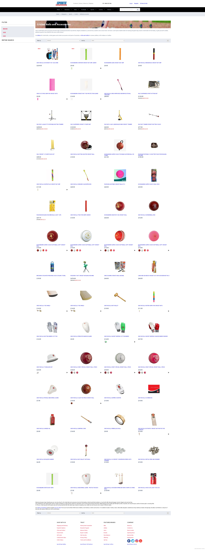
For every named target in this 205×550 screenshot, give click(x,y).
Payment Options (61, 528)
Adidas (105, 528)
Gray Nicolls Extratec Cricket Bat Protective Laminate (151, 429)
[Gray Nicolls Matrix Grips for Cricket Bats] (154, 296)
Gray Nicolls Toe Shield (43, 305)
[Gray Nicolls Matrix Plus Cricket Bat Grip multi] (38, 189)
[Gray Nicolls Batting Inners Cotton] (52, 327)
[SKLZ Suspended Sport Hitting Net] (154, 84)
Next (100, 68)
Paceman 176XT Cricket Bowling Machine (82, 275)
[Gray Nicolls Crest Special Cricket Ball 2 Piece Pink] (77, 372)
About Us (129, 525)
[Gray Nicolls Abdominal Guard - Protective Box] (86, 478)
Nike (105, 525)
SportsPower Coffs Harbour (86, 544)
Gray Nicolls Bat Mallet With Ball (80, 459)
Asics (105, 530)
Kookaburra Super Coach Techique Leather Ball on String (119, 155)
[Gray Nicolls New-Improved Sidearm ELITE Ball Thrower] (120, 84)
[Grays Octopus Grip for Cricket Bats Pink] (38, 99)
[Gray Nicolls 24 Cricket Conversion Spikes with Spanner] (120, 450)
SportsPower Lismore (132, 544)
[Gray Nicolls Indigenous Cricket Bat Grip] (154, 53)
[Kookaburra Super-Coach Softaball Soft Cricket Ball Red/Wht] (43, 250)
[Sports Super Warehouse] (64, 4)
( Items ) (143, 3)
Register (136, 3)
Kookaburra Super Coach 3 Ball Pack (148, 184)
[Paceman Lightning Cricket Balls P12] (120, 175)
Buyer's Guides (84, 532)
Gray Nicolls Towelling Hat (45, 367)
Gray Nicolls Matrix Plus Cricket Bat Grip (48, 184)
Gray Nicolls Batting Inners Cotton (47, 336)
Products (75, 3)
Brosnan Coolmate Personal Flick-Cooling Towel (51, 275)
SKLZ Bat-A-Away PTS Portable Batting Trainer (50, 124)
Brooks (105, 532)
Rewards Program (84, 528)
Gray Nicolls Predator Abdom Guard (81, 336)
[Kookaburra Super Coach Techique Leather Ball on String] (120, 145)
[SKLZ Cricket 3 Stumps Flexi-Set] (52, 145)
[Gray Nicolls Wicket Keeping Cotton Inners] (120, 327)
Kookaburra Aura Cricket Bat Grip (114, 62)
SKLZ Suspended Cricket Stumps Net (80, 124)
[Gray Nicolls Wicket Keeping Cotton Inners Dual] (105, 342)
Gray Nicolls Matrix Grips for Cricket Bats (150, 305)
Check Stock (60, 532)
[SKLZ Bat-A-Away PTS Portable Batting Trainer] (52, 115)
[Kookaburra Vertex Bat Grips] (52, 478)
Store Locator (130, 530)
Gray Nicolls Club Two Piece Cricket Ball (82, 397)
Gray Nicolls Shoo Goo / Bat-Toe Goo (149, 487)
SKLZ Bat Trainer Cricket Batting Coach (149, 124)
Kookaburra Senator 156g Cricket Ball (115, 215)
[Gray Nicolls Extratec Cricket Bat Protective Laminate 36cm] (139, 434)
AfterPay (106, 537)
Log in (131, 3)
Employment (130, 537)
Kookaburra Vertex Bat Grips (45, 487)
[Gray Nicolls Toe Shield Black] (38, 311)
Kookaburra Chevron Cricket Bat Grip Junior (83, 62)
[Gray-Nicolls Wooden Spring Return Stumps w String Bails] (120, 478)
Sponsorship (130, 535)
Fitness (109, 9)
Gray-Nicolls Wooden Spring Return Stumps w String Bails (119, 488)
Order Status (60, 540)
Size (4, 32)
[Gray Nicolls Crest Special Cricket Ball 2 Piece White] (74, 372)
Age (4, 36)
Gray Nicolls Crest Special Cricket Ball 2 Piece (83, 367)
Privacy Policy (83, 537)
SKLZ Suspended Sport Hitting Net (148, 93)
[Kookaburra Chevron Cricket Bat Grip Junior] (86, 53)
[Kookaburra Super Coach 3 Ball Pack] (154, 175)
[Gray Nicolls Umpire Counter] (120, 389)
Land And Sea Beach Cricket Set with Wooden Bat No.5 (153, 275)
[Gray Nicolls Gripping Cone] (86, 419)
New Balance (107, 535)
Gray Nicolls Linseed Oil (43, 428)
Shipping (91, 3)
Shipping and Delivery (62, 525)
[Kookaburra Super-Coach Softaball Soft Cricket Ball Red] (38, 250)
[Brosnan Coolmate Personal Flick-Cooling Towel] (52, 266)
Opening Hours (131, 532)
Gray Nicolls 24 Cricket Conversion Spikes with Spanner (117, 460)
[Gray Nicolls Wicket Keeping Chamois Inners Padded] (154, 327)
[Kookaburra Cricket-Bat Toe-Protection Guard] (86, 84)
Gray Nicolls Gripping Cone (78, 428)
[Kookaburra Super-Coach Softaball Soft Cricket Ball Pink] (46, 250)
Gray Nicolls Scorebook (145, 397)
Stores (80, 3)
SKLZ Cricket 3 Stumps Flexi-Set (46, 154)
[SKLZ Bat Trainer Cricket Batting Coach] (154, 115)
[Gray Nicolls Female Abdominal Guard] (52, 389)
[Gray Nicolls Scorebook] (154, 389)
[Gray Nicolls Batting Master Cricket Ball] (86, 145)
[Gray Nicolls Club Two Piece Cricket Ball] (86, 389)
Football (83, 9)
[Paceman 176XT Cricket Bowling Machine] (86, 266)
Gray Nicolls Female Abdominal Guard (48, 397)
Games (101, 9)
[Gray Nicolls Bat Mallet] (120, 296)
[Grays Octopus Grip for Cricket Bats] (52, 84)
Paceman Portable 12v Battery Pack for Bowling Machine (152, 155)
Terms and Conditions (85, 540)
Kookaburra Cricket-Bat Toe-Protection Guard (84, 93)
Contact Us (130, 528)
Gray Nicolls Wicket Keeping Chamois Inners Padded (153, 336)
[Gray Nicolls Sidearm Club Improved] (86, 175)
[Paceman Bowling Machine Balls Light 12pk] (52, 206)
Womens (67, 9)
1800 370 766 (107, 3)
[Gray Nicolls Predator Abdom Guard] (86, 327)
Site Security (83, 535)
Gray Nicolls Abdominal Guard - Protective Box (84, 487)
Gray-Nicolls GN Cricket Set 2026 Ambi (47, 62)
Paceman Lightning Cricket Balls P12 (114, 184)
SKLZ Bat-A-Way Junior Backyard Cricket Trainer (118, 124)
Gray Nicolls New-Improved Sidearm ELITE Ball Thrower (117, 94)
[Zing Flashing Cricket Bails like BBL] (120, 266)
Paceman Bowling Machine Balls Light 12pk (49, 215)
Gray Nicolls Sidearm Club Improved (80, 184)
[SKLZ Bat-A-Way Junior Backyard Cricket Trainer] (120, 115)
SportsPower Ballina (61, 544)
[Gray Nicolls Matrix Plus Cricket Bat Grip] (52, 175)
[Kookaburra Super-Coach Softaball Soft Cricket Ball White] (40, 250)
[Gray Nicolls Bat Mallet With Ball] (86, 450)
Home (57, 14)
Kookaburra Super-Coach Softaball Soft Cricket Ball (51, 245)
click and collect (57, 507)
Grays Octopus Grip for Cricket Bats (47, 93)
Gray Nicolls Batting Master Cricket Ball (82, 154)
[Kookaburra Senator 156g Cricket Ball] (120, 206)
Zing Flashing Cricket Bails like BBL (114, 275)
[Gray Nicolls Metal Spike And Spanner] (154, 450)
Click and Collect (61, 530)
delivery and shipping (42, 507)
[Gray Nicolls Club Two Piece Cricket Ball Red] (71, 403)
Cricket (76, 14)
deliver (39, 35)
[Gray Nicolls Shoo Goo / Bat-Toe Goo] (154, 478)
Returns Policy (83, 530)
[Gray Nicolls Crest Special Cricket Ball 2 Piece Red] (71, 372)
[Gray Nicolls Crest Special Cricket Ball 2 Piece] (86, 358)
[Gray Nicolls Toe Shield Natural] (40, 311)
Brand (5, 29)
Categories (64, 14)
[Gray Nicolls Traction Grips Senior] (86, 206)
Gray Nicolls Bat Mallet (111, 305)
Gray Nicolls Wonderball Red (146, 215)
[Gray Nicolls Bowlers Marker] (52, 450)
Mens (58, 9)
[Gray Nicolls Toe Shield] (52, 296)
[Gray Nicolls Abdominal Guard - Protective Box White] (71, 493)
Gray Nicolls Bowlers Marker (45, 459)
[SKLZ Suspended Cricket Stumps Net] (86, 115)
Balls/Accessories (84, 14)
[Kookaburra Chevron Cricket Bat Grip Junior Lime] (71, 68)
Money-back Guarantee (86, 525)
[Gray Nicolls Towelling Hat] (52, 358)
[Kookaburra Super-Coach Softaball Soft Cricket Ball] (52, 236)
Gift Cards (59, 535)
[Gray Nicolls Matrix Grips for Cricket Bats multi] (139, 311)
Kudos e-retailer (202, 548)
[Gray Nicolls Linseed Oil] (52, 419)
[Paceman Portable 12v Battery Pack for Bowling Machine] (154, 145)
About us (85, 3)
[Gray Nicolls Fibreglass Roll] (120, 419)
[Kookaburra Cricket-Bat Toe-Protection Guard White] (71, 99)
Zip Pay (105, 540)
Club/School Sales (61, 537)
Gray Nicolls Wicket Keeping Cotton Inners (116, 336)
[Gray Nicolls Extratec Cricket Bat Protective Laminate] (154, 419)
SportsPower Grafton (108, 544)
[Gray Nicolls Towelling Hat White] (38, 372)
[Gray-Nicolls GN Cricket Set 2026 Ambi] (52, 53)
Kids (75, 9)
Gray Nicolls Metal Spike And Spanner (149, 459)
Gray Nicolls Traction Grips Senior (80, 215)
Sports (92, 9)
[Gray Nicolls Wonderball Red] (154, 206)
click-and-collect (85, 35)
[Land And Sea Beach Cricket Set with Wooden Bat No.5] (154, 266)
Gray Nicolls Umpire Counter (112, 397)
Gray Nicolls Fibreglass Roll (112, 428)
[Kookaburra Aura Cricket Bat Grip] (120, 53)
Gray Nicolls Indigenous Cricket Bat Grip (149, 62)
